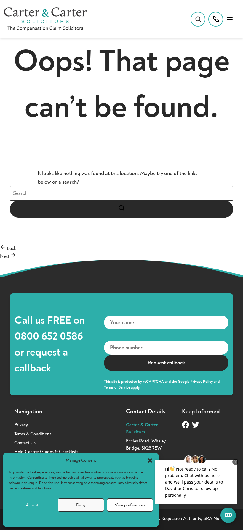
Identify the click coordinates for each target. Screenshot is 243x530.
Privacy (21, 425)
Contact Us (25, 443)
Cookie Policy (78, 519)
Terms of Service (117, 387)
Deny (81, 505)
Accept (32, 505)
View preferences (130, 505)
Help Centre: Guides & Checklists (46, 452)
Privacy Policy (201, 381)
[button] (150, 460)
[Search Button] (121, 209)
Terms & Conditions (32, 434)
